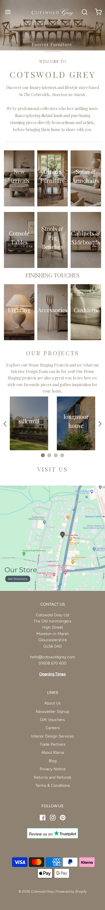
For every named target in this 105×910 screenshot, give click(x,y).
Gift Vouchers (52, 719)
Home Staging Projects (49, 365)
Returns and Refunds (52, 777)
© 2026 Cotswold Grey (36, 891)
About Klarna (52, 752)
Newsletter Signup (52, 711)
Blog (53, 761)
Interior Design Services (52, 736)
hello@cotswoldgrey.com (52, 657)
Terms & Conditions (52, 785)
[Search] (85, 12)
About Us (52, 703)
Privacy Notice (53, 769)
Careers (53, 727)
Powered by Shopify (71, 891)
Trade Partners (53, 744)
